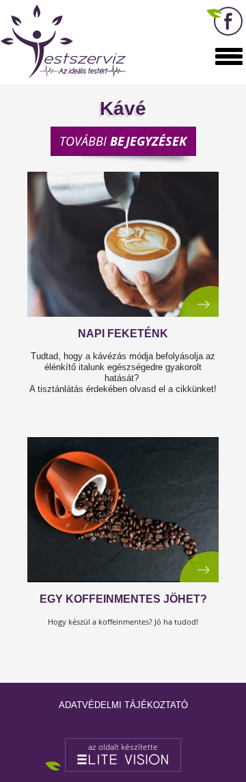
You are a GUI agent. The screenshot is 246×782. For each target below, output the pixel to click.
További (123, 141)
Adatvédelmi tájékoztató (123, 705)
